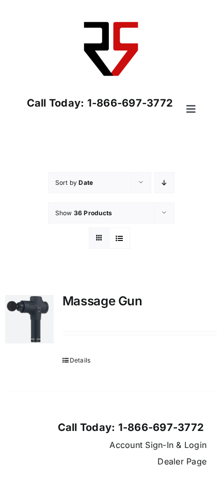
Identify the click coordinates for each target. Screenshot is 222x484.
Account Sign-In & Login (158, 445)
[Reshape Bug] (111, 14)
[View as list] (119, 238)
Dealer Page (182, 461)
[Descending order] (164, 182)
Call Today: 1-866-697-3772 (100, 103)
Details (80, 360)
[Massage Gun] (29, 319)
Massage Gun (102, 300)
